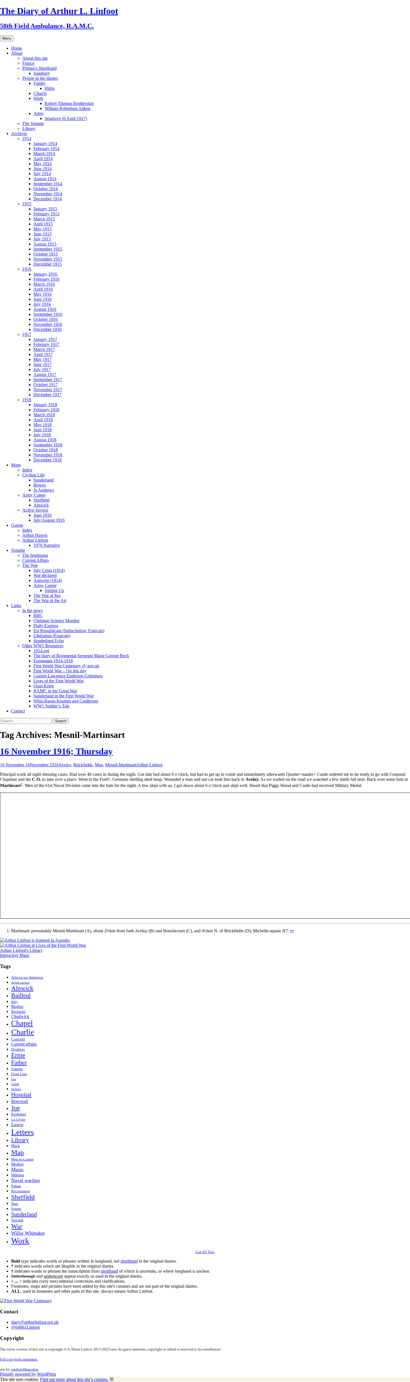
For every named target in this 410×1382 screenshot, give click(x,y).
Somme (16, 1209)
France (28, 63)
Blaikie (17, 1006)
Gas (13, 1079)
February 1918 (46, 409)
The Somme (33, 123)
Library (28, 128)
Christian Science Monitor (56, 620)
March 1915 (44, 218)
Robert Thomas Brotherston (69, 103)
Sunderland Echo (48, 640)
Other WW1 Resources (42, 645)
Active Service (35, 510)
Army (38, 113)
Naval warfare (25, 1180)
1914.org (41, 650)
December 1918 (47, 460)
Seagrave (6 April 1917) (66, 118)
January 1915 (45, 208)
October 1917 (45, 384)
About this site (35, 58)
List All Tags (205, 1252)
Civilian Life (33, 475)
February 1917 (46, 344)
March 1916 (44, 284)
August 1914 (44, 178)
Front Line (19, 1074)
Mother (17, 1164)
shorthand (129, 1261)
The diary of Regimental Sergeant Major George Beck (81, 655)
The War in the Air (49, 600)
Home (16, 48)
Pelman (16, 1186)
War (16, 1226)
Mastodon (30, 1369)
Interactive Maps (14, 955)
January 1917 (45, 339)
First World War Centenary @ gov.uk (66, 665)
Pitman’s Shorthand (39, 68)
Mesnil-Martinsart (120, 764)
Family (39, 83)
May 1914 (42, 163)
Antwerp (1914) (47, 580)
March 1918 (44, 414)
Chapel (22, 1023)
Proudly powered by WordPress (28, 1374)
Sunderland (43, 480)
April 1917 (43, 354)
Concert (18, 1039)
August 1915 (44, 244)
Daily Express (45, 625)
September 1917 (47, 379)
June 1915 (42, 234)
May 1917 (42, 359)
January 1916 (45, 274)
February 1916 (46, 279)
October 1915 (45, 254)
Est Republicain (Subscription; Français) (68, 630)
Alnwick (41, 505)
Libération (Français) (51, 635)
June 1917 (42, 364)
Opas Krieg (43, 685)
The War (30, 565)
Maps (16, 465)
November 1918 (47, 454)
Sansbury (41, 73)
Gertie (15, 1084)
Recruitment (20, 1191)
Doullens (18, 1049)
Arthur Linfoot (35, 540)
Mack (15, 1145)
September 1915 (47, 249)
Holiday (16, 1089)
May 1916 (42, 294)
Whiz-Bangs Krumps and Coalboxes (65, 701)
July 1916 (42, 304)
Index (27, 470)
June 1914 (42, 168)
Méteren (17, 1175)
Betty (14, 1001)
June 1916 (42, 299)
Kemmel (18, 1114)
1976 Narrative (46, 545)
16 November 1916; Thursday (56, 751)
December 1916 (47, 329)
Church (40, 93)
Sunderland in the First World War (63, 696)
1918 (26, 399)
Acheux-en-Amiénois (27, 977)
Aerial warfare (20, 982)
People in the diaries (40, 78)
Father (19, 1062)
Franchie (17, 1069)
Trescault (17, 1220)
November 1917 (47, 389)
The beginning (35, 555)
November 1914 (47, 193)
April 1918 (43, 419)
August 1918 (44, 439)
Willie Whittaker (28, 1233)
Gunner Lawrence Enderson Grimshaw (68, 675)
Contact (18, 711)
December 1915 (47, 264)
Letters (22, 1132)
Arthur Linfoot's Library (21, 950)
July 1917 (42, 369)
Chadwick (20, 1016)
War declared (45, 575)
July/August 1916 (49, 520)
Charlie (22, 1032)
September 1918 (47, 444)
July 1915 (42, 239)
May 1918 (42, 424)
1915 (26, 203)
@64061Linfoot (25, 1327)
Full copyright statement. (19, 1359)
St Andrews (43, 490)
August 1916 (44, 309)
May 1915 (42, 229)
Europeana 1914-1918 (53, 660)
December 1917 (47, 394)
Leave (17, 1124)
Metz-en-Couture (22, 1159)
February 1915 (46, 213)
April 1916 (43, 289)
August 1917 (44, 374)
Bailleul (21, 995)
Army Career (33, 495)
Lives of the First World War (58, 680)
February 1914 (46, 148)
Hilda (49, 88)
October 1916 (45, 319)
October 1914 (45, 188)
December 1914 (47, 198)
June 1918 (42, 429)
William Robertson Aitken (67, 108)
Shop (14, 1203)
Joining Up (54, 590)
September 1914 (47, 183)
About (16, 53)
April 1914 (43, 158)
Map (99, 764)
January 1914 (45, 143)
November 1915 (47, 259)
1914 (26, 138)
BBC (38, 615)
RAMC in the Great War (55, 690)
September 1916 (47, 314)
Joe (15, 1107)
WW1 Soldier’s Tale (51, 706)
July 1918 (42, 434)
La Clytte (18, 1119)
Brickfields (83, 764)
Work (38, 98)
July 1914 (42, 173)
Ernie (18, 1055)
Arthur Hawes (34, 535)
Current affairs (24, 1044)
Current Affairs (35, 560)
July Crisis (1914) (49, 570)
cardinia (17, 1369)
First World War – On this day (59, 670)
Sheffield (41, 500)
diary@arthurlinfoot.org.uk (35, 1322)
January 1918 (45, 404)
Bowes (39, 485)
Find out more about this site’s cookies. (74, 1379)
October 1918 (45, 449)
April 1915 (43, 223)
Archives (19, 133)
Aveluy (65, 764)
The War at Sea (47, 595)
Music (17, 1169)
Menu (6, 38)
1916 (26, 269)
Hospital (21, 1094)
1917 (26, 334)
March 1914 (44, 153)
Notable (18, 550)
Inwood (19, 1101)
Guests (17, 525)
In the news (32, 610)
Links (16, 605)
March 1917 (44, 349)
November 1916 (47, 324)
